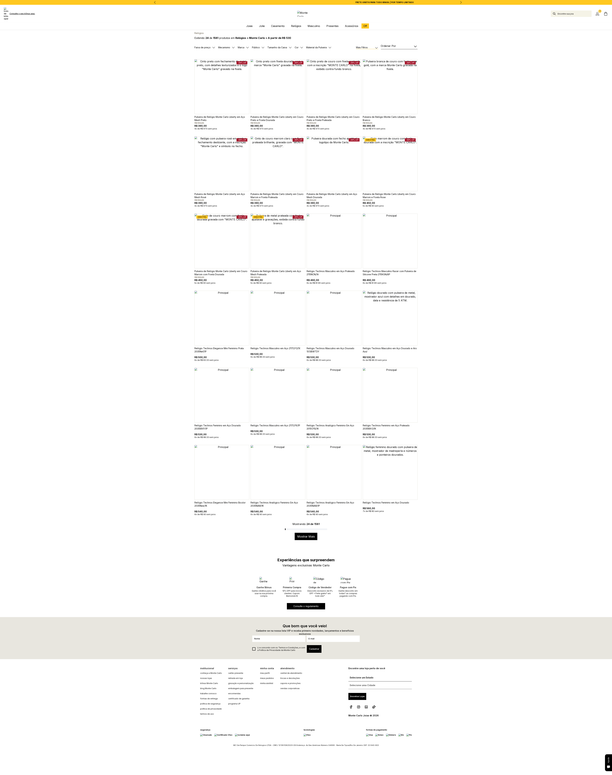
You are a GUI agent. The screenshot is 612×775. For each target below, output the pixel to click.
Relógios (199, 33)
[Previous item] (155, 2)
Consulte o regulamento (306, 606)
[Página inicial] (306, 14)
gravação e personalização (241, 683)
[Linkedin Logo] (366, 707)
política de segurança (210, 703)
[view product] (221, 86)
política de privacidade (211, 709)
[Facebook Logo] (350, 707)
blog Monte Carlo (208, 688)
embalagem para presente (240, 688)
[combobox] (575, 14)
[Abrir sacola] (605, 13)
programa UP (234, 703)
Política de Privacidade (269, 650)
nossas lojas (206, 678)
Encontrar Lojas (357, 696)
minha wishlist (266, 683)
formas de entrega (209, 698)
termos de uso (207, 714)
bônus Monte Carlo (209, 683)
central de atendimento (291, 673)
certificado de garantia (238, 698)
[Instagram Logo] (358, 707)
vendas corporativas (290, 688)
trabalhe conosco (208, 693)
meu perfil (265, 673)
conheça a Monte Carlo (211, 673)
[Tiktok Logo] (373, 707)
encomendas (234, 693)
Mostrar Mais (306, 536)
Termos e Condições (288, 647)
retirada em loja (235, 678)
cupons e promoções (290, 683)
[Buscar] (554, 14)
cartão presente (235, 673)
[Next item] (461, 2)
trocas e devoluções (290, 678)
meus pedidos (267, 678)
